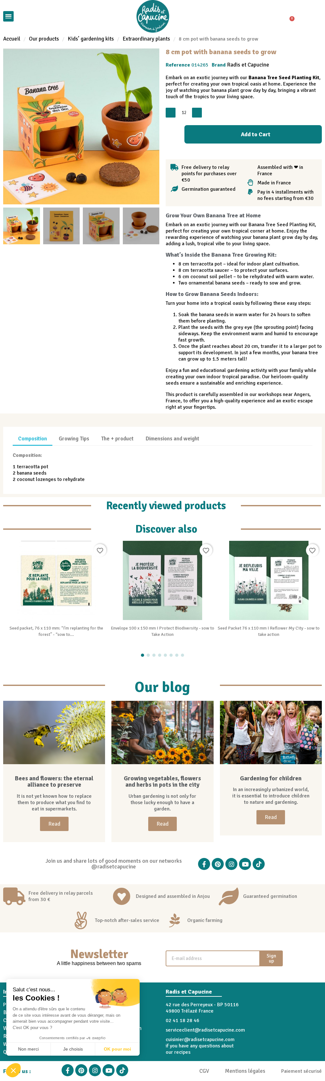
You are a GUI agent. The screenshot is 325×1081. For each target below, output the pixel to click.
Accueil (11, 39)
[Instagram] (231, 864)
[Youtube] (245, 864)
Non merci (28, 1049)
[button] (13, 1070)
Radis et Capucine (248, 64)
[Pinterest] (218, 864)
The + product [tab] (117, 438)
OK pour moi (117, 1049)
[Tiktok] (259, 864)
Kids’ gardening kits (91, 39)
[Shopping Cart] (289, 16)
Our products (44, 39)
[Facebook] (204, 864)
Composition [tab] (32, 438)
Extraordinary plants (146, 39)
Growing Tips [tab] (74, 438)
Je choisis (73, 1049)
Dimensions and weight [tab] (172, 438)
